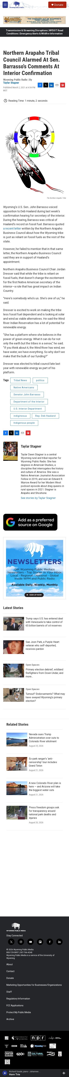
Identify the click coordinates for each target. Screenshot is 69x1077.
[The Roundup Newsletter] (34, 568)
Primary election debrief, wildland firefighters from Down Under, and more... (44, 673)
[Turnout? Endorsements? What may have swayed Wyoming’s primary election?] (13, 695)
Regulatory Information (18, 999)
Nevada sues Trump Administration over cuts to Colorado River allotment (44, 738)
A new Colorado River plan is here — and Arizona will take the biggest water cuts (45, 787)
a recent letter (12, 228)
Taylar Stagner (11, 82)
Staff (9, 992)
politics (40, 380)
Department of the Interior (29, 401)
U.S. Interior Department (28, 408)
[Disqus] (34, 873)
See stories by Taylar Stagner (38, 498)
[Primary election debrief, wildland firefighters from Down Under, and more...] (13, 670)
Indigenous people (24, 423)
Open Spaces (32, 665)
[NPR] (38, 1038)
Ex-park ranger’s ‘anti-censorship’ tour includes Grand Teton (43, 762)
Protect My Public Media (18, 1012)
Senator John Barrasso (27, 394)
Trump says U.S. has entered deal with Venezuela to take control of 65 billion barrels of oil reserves (44, 622)
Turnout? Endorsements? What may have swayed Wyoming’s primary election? (45, 697)
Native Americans (24, 387)
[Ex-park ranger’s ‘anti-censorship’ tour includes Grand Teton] (16, 764)
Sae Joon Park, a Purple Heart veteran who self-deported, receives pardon (42, 645)
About (9, 964)
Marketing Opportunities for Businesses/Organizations (34, 985)
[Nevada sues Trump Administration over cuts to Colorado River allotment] (16, 739)
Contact (10, 971)
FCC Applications (14, 1005)
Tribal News (20, 380)
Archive (10, 1019)
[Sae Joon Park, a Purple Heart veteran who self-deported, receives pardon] (13, 647)
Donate (58, 4)
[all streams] (64, 1073)
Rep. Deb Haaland (45, 416)
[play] (5, 1073)
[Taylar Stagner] (10, 451)
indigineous (20, 416)
